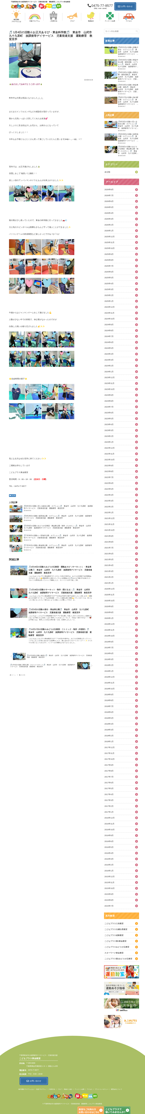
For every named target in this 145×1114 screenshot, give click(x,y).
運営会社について (116, 1089)
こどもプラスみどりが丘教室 (116, 947)
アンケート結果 (79, 1089)
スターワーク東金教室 (114, 953)
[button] (137, 31)
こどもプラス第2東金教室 (115, 941)
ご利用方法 (51, 1089)
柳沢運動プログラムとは (26, 1089)
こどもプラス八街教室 (114, 923)
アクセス (89, 1089)
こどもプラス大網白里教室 (115, 929)
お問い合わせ (127, 6)
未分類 (13, 495)
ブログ (60, 1089)
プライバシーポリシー (102, 1089)
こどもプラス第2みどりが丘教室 (118, 959)
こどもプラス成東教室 (114, 935)
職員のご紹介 (68, 1089)
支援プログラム (41, 1089)
